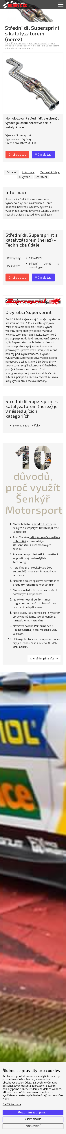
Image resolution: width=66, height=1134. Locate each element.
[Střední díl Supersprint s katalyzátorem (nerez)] (33, 83)
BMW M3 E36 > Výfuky (26, 425)
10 (33, 457)
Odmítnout (33, 1119)
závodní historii (42, 524)
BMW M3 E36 (28, 143)
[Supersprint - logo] (33, 301)
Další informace (12, 1104)
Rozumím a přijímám (33, 1112)
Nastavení (33, 1126)
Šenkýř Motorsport (15, 43)
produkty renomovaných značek (33, 584)
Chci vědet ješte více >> (44, 658)
